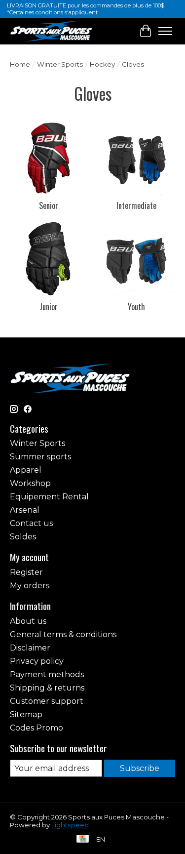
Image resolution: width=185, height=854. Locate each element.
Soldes (23, 536)
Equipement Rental (49, 496)
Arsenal (24, 510)
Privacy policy (37, 661)
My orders (29, 585)
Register (26, 572)
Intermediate (136, 205)
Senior (48, 205)
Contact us (31, 523)
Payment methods (47, 674)
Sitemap (26, 714)
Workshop (30, 483)
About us (28, 621)
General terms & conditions (63, 634)
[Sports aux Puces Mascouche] (51, 31)
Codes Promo (36, 727)
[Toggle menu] (165, 31)
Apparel (25, 470)
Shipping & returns (47, 687)
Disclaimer (30, 647)
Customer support (46, 701)
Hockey (102, 64)
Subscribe (139, 768)
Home (20, 64)
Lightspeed (70, 825)
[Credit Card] (82, 839)
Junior (48, 307)
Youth (136, 307)
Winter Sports (60, 64)
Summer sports (40, 456)
